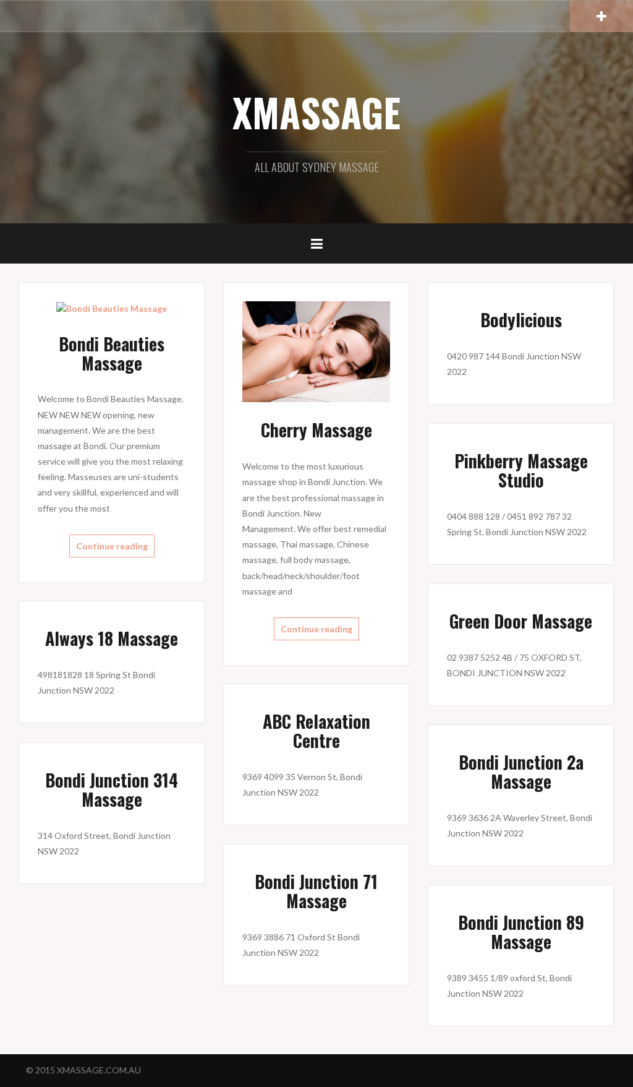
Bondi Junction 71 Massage (316, 891)
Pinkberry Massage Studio (521, 470)
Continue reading (112, 546)
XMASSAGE (316, 112)
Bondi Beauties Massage (111, 353)
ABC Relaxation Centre (316, 730)
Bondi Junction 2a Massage (521, 771)
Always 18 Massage (111, 638)
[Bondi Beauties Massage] (111, 308)
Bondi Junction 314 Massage (111, 789)
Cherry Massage (316, 429)
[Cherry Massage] (316, 350)
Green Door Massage (520, 621)
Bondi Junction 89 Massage (521, 931)
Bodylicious (521, 319)
